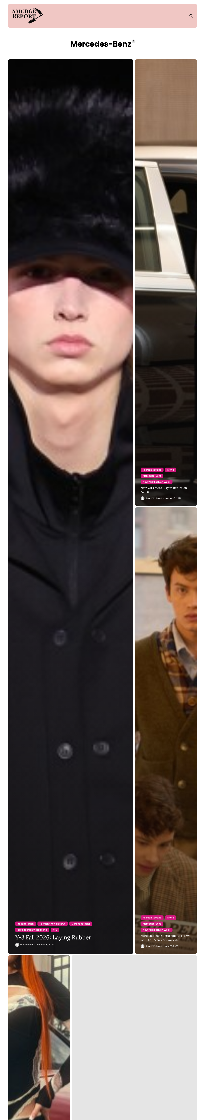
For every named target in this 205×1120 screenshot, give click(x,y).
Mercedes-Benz (81, 923)
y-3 (55, 929)
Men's (170, 469)
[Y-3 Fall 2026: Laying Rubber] (70, 506)
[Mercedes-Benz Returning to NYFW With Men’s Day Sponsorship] (166, 730)
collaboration (25, 923)
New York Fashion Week (156, 482)
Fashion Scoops (152, 469)
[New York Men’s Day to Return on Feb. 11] (166, 282)
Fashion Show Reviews (53, 923)
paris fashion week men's (32, 929)
